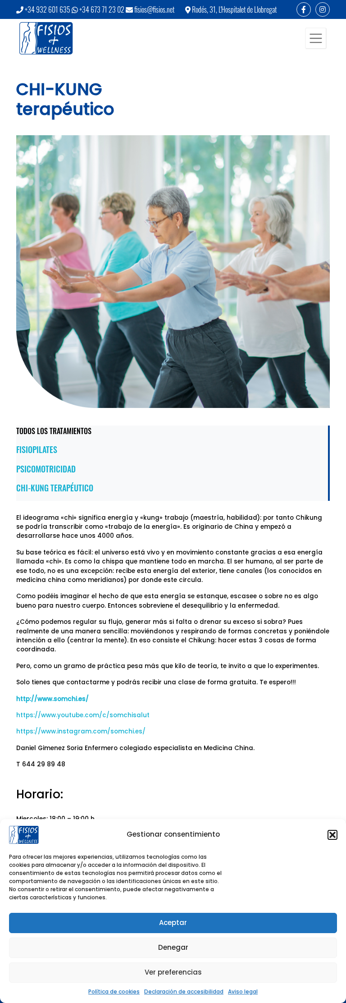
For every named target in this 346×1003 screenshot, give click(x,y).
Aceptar (173, 922)
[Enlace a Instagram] (322, 9)
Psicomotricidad (46, 469)
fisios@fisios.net (154, 9)
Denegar (173, 947)
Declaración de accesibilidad (183, 991)
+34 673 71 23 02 (101, 9)
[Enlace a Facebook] (303, 9)
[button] (332, 834)
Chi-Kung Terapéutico (54, 488)
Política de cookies (114, 991)
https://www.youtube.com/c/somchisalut (83, 715)
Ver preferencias (173, 972)
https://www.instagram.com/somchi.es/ (81, 731)
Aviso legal (243, 991)
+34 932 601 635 (47, 9)
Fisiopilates (36, 449)
